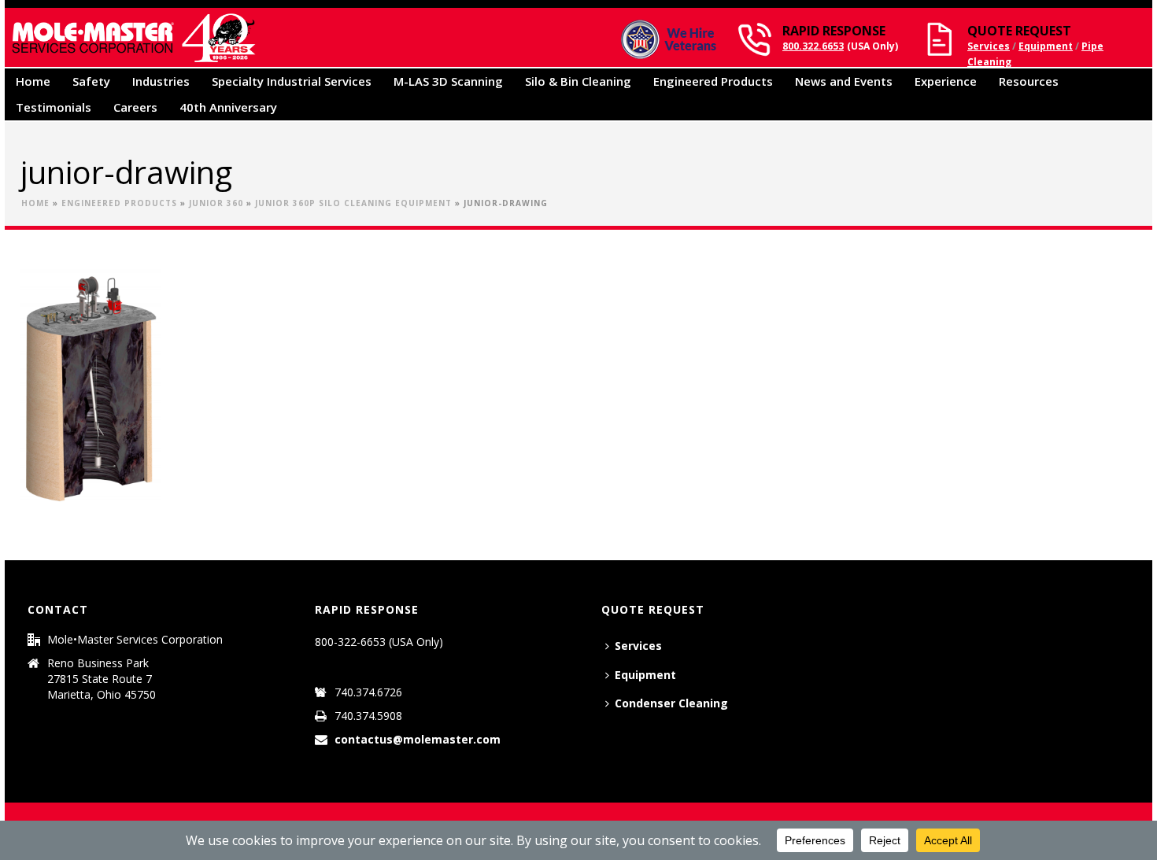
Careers (135, 107)
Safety (91, 81)
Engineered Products (713, 81)
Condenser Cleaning (671, 703)
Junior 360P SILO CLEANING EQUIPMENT (353, 203)
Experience (946, 81)
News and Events (844, 81)
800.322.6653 (813, 46)
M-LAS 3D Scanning (448, 81)
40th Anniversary (228, 107)
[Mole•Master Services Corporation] (133, 37)
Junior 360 (216, 203)
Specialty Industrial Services (291, 81)
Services (988, 46)
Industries (161, 81)
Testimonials (53, 107)
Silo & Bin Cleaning (578, 81)
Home (33, 81)
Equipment (1045, 46)
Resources (1029, 81)
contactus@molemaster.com (418, 740)
